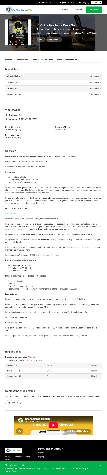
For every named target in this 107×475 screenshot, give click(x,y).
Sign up (71, 3)
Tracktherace (17, 457)
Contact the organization (66, 60)
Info (41, 39)
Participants (54, 39)
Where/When (22, 60)
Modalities (10, 60)
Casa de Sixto (10, 213)
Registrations (47, 60)
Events (65, 9)
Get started (94, 9)
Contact (14, 403)
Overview (34, 60)
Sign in (63, 3)
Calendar (77, 9)
